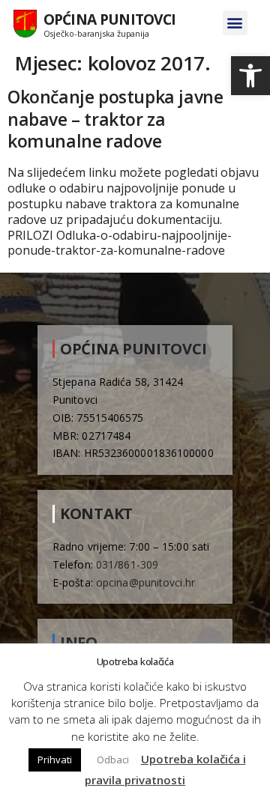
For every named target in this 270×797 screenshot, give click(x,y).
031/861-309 (127, 564)
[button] (250, 75)
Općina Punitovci (110, 19)
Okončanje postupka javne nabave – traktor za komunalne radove (115, 119)
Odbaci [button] (113, 759)
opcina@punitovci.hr (145, 582)
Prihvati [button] (55, 759)
